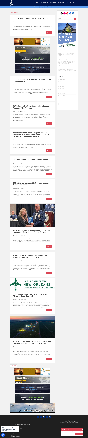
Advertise (69, 2)
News (37, 2)
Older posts (13, 365)
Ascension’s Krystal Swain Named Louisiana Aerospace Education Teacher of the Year (31, 231)
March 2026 (62, 90)
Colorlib (68, 421)
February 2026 (62, 93)
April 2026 (62, 88)
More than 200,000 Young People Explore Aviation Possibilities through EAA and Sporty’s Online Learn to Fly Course (66, 62)
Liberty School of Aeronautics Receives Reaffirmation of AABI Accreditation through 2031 (67, 70)
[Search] (75, 19)
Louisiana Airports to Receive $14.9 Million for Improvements (32, 80)
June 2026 (62, 83)
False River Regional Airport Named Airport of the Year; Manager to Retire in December (32, 342)
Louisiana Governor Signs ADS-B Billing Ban (31, 18)
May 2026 (62, 86)
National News (18, 423)
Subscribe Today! (78, 434)
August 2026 (62, 79)
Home (33, 2)
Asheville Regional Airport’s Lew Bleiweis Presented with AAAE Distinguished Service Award (66, 54)
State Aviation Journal (74, 420)
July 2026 (61, 81)
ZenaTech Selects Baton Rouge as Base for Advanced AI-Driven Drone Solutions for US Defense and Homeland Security (31, 134)
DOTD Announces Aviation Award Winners (30, 160)
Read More (49, 32)
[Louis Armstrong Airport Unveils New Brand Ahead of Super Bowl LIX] (32, 284)
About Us (75, 2)
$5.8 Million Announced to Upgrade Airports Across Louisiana (31, 184)
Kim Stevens (23, 21)
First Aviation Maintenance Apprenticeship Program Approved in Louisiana (31, 256)
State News (18, 422)
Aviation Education (44, 2)
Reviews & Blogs (53, 2)
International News (19, 424)
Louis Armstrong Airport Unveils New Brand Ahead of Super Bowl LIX (31, 295)
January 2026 (62, 95)
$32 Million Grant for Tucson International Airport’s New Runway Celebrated (66, 58)
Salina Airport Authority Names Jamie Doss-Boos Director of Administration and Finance (67, 66)
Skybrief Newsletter (62, 2)
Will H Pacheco (75, 422)
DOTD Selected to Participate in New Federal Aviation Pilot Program (31, 107)
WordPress (76, 421)
